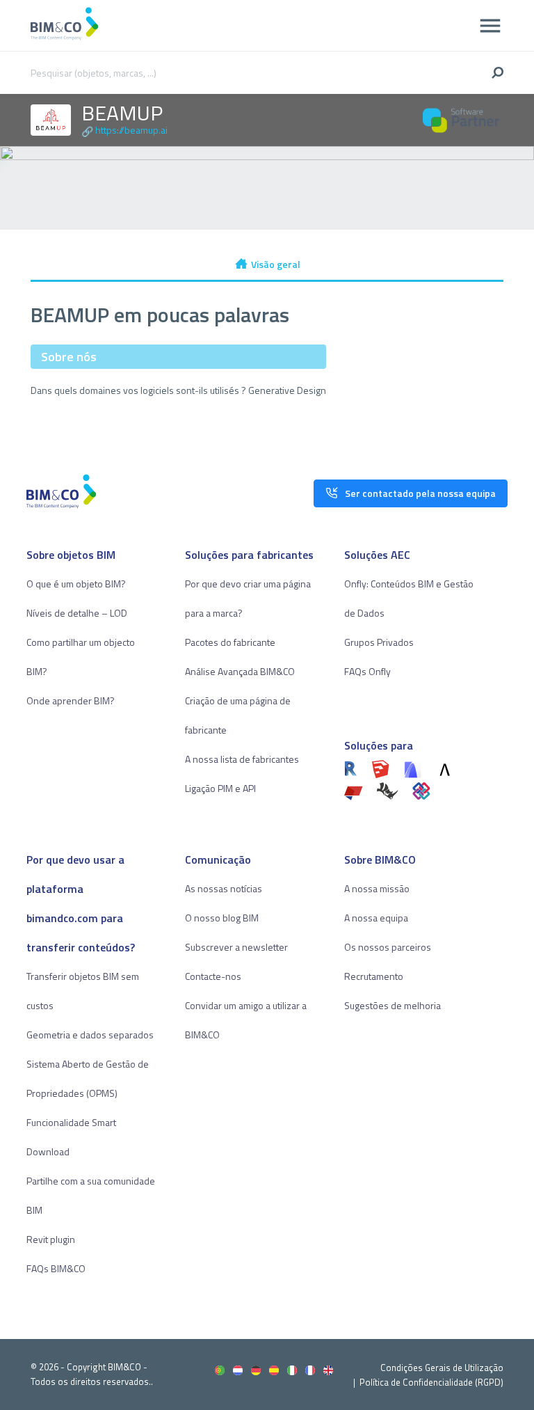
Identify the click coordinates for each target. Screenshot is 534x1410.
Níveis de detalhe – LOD (76, 612)
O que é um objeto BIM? (76, 583)
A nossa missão (377, 888)
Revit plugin (50, 1239)
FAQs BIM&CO (56, 1268)
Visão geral (275, 264)
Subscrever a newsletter (236, 947)
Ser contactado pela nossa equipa (420, 493)
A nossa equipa (376, 917)
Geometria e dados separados (90, 1034)
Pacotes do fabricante (230, 642)
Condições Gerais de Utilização (441, 1368)
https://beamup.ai (131, 129)
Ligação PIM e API (220, 788)
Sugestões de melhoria (392, 1005)
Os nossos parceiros (387, 947)
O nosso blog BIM (222, 917)
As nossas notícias (223, 888)
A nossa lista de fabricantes (242, 759)
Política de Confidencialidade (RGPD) (431, 1382)
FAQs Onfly (367, 671)
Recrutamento (373, 976)
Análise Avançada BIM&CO (240, 671)
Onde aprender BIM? (70, 700)
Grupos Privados (379, 642)
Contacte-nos (213, 976)
